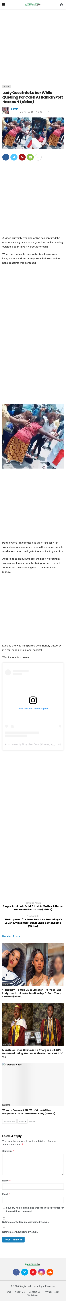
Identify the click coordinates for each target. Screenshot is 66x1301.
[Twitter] (24, 1272)
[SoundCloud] (50, 1272)
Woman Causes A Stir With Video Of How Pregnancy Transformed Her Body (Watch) (28, 1112)
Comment (8, 1151)
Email (6, 1194)
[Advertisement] (33, 46)
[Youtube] (33, 1272)
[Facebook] (16, 1272)
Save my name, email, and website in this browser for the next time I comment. (35, 1209)
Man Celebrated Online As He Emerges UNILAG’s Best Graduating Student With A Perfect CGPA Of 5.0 (32, 1053)
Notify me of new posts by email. (20, 1232)
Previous (10, 1121)
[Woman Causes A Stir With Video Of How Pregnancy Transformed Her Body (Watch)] (33, 1084)
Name (6, 1180)
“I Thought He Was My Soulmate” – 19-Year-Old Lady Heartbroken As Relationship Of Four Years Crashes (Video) (31, 993)
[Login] (61, 4)
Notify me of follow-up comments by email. (25, 1222)
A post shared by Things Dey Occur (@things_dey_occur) (33, 744)
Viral (6, 86)
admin (14, 108)
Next (21, 1121)
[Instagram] (41, 1272)
